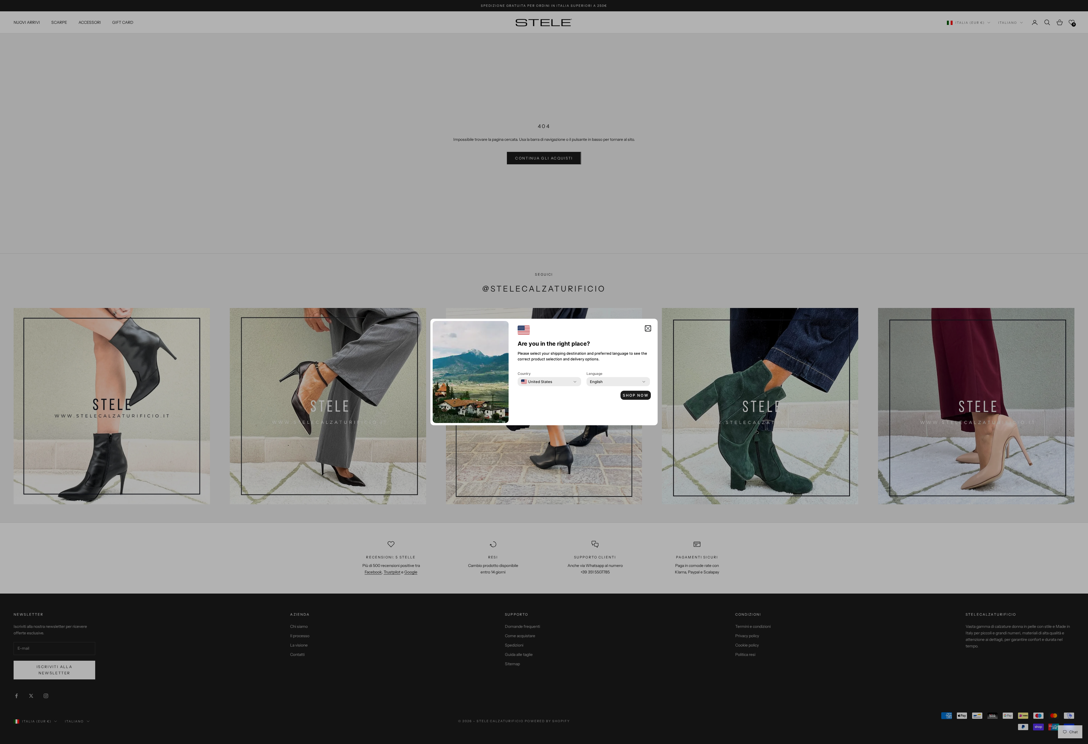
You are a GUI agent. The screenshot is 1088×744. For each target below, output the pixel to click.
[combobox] (536, 381)
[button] (648, 328)
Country (524, 373)
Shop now (636, 395)
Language (594, 373)
